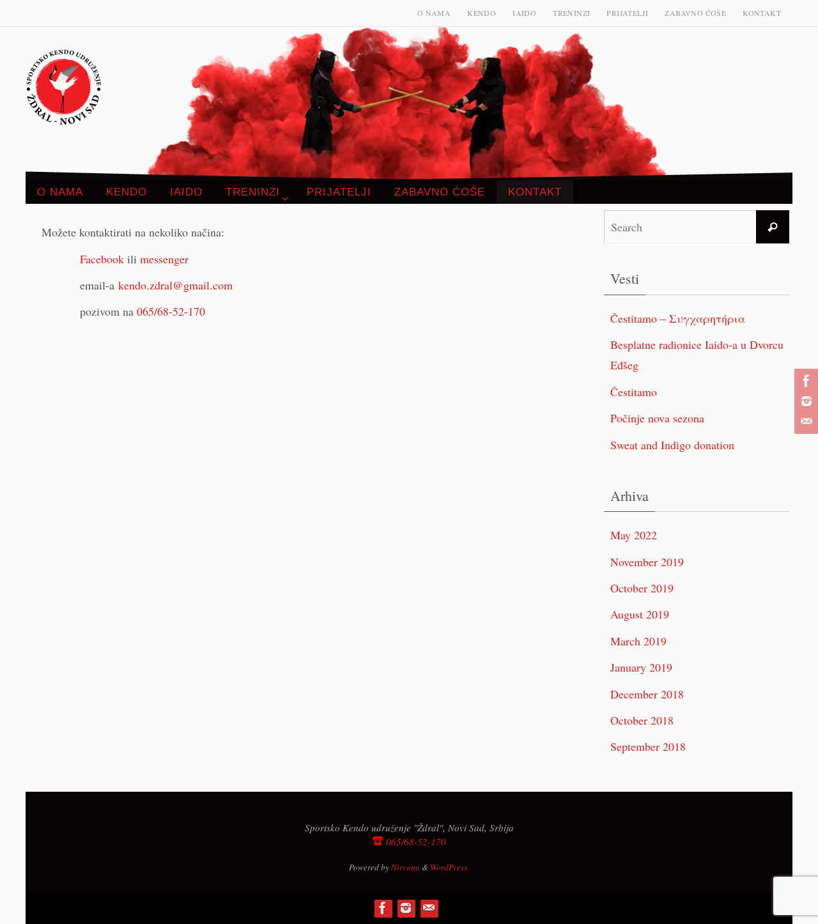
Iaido (524, 13)
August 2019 (639, 614)
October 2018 (642, 720)
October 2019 (642, 588)
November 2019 (647, 561)
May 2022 (633, 535)
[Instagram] (804, 401)
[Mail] (804, 422)
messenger (164, 258)
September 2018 (648, 746)
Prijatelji (627, 13)
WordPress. (449, 867)
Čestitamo (633, 391)
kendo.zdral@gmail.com (175, 285)
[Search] (772, 226)
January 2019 (641, 667)
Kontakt (762, 13)
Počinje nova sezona (657, 418)
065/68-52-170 (171, 311)
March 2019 (638, 641)
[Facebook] (804, 381)
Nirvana (405, 867)
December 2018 (647, 694)
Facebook (102, 258)
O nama (434, 13)
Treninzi (571, 13)
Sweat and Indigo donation (672, 444)
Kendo (481, 13)
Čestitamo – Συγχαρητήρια (677, 318)
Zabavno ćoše (695, 13)
